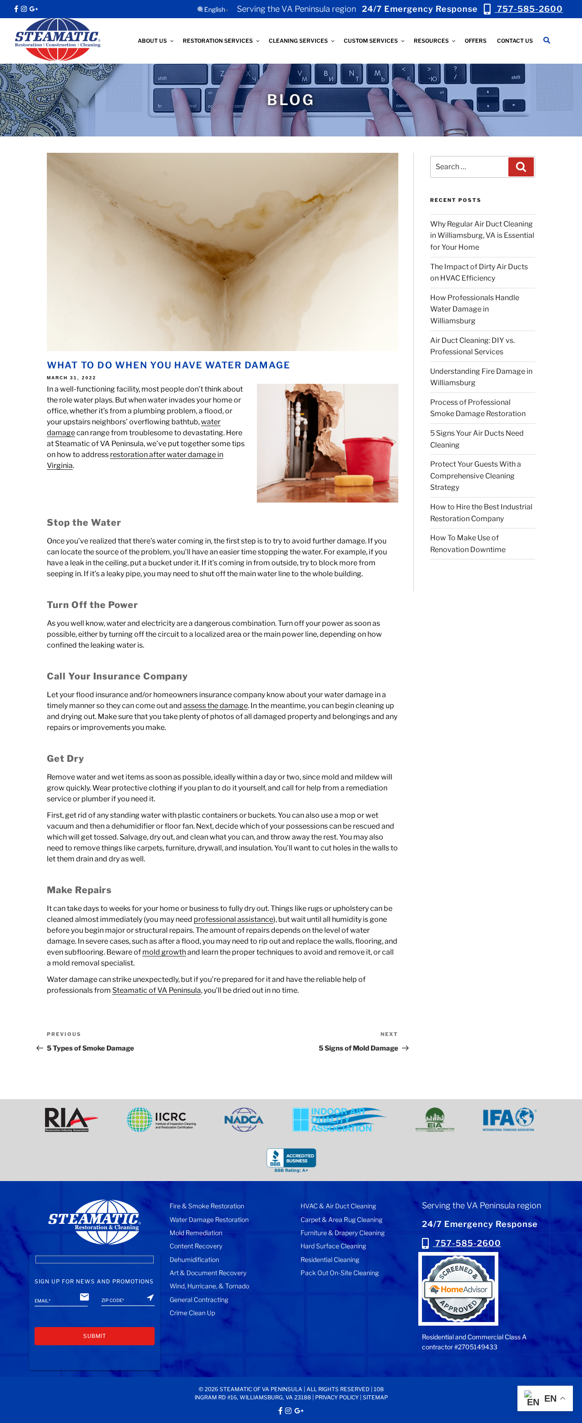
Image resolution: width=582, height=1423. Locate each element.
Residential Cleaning (330, 1259)
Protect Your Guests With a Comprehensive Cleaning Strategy (475, 476)
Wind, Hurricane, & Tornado (209, 1286)
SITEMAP (375, 1397)
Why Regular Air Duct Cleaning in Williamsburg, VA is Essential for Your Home (482, 235)
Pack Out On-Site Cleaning (340, 1273)
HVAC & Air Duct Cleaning (338, 1206)
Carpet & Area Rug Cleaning (341, 1219)
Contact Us (515, 40)
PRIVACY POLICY (337, 1397)
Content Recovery (196, 1246)
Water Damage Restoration (209, 1219)
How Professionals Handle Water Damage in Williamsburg (474, 309)
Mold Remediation (196, 1233)
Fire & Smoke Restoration (207, 1206)
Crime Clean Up (192, 1313)
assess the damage (215, 705)
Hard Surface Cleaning (333, 1246)
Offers (476, 40)
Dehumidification (194, 1259)
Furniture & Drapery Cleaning (343, 1233)
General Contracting (199, 1299)
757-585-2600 (467, 1243)
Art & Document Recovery (208, 1273)
